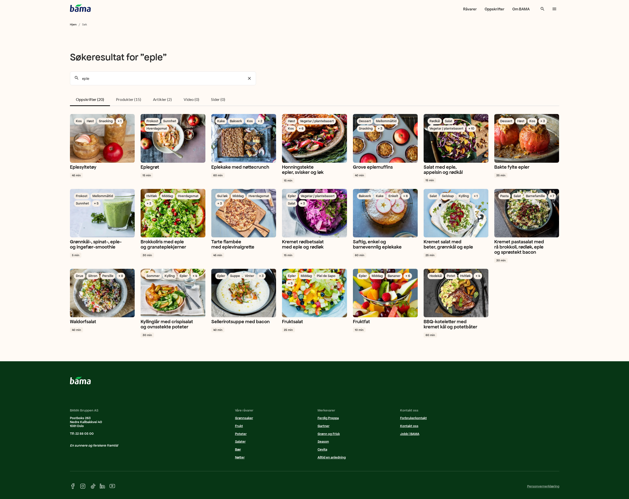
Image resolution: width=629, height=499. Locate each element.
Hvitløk (152, 196)
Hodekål (436, 276)
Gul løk (222, 196)
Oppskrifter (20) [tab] (90, 99)
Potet (451, 276)
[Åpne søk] (542, 9)
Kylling (464, 196)
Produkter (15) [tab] (128, 99)
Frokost (152, 121)
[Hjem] (80, 8)
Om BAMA (521, 9)
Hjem (73, 24)
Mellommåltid (386, 121)
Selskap (448, 196)
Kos (79, 121)
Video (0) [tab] (191, 99)
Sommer (153, 276)
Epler (292, 196)
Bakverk (236, 121)
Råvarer (470, 9)
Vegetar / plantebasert (317, 121)
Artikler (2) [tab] (162, 99)
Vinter (249, 276)
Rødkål (435, 121)
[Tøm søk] (249, 78)
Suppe (235, 276)
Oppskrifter (494, 9)
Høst (90, 121)
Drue (79, 276)
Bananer (394, 276)
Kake (221, 121)
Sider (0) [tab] (218, 99)
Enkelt (393, 196)
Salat (448, 121)
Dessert (365, 121)
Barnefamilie (535, 196)
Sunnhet (169, 121)
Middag (167, 196)
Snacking (106, 121)
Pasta (504, 196)
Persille (107, 276)
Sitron (92, 276)
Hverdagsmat (157, 128)
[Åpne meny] (554, 9)
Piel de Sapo (326, 276)
